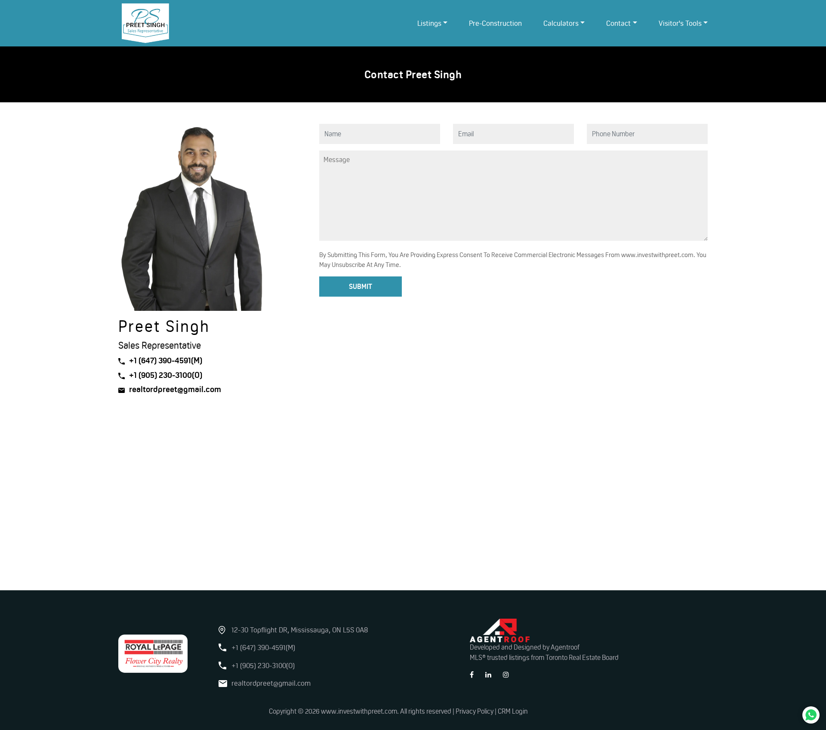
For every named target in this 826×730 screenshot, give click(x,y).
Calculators (561, 23)
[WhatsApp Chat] (811, 715)
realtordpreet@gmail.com (175, 389)
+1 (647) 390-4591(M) (165, 360)
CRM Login (513, 711)
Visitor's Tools (680, 23)
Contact (618, 23)
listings (429, 23)
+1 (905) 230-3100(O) (165, 375)
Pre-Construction (495, 23)
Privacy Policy (474, 711)
